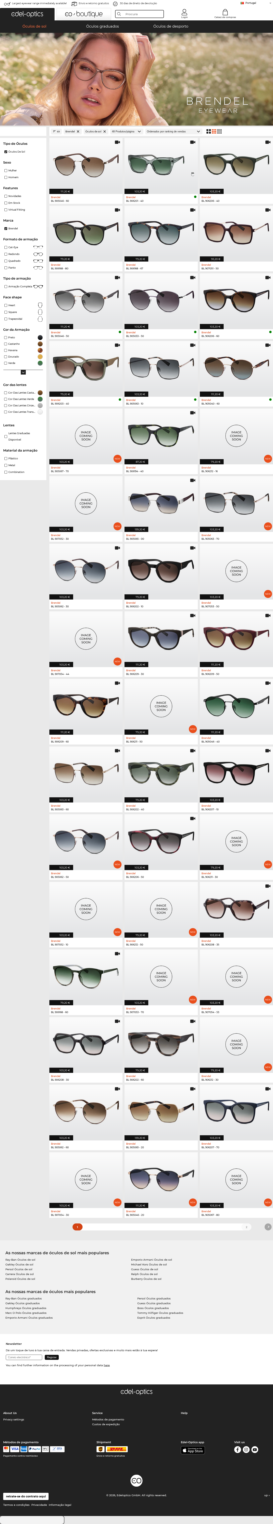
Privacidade (39, 1504)
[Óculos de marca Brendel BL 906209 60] (86, 705)
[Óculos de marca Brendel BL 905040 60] (236, 367)
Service (97, 1413)
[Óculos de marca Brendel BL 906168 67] (161, 231)
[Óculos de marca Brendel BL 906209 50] (236, 637)
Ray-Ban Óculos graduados (23, 1298)
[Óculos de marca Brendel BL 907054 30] (86, 1178)
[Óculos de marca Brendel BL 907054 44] (86, 637)
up (266, 1495)
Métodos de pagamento (108, 1419)
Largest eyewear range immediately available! (39, 3)
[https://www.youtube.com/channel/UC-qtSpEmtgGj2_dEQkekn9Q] (254, 1450)
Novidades (14, 196)
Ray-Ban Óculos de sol (20, 1259)
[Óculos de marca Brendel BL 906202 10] (161, 569)
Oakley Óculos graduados (22, 1303)
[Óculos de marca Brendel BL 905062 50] (86, 840)
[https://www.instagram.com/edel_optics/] (246, 1450)
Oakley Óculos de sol (19, 1264)
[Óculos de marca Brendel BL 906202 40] (161, 772)
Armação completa (20, 286)
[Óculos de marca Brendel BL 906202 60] (161, 1043)
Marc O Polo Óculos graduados (26, 1312)
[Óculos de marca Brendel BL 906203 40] (86, 367)
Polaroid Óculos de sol (20, 1278)
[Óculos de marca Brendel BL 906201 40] (161, 164)
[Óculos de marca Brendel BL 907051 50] (236, 231)
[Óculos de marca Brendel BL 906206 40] (236, 164)
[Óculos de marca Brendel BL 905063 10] (161, 367)
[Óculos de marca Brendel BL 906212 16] (236, 434)
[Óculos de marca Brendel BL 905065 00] (161, 502)
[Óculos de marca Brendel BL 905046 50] (86, 299)
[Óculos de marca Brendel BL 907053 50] (236, 569)
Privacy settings (13, 1419)
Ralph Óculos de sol (144, 1274)
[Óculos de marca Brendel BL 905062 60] (86, 1110)
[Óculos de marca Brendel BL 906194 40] (161, 434)
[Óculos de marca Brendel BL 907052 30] (86, 502)
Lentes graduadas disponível (19, 436)
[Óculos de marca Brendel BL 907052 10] (86, 907)
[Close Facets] (23, 131)
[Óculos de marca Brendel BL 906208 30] (86, 1043)
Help (184, 1413)
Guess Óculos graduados (154, 1303)
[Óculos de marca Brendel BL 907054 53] (236, 975)
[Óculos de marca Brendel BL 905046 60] (86, 164)
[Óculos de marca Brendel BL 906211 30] (236, 840)
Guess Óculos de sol (144, 1269)
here (107, 1365)
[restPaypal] (34, 1449)
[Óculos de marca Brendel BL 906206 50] (161, 840)
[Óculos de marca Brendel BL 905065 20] (161, 1110)
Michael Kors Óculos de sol (149, 1264)
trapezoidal (15, 318)
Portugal (250, 2)
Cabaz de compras (225, 17)
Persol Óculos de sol (18, 1269)
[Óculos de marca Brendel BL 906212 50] (161, 907)
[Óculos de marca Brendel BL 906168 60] (86, 975)
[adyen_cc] (6, 1449)
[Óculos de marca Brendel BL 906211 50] (161, 705)
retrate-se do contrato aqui (26, 1496)
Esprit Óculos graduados (153, 1317)
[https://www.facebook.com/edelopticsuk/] (237, 1450)
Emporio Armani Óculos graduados (29, 1317)
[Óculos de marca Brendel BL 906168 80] (86, 231)
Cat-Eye (13, 247)
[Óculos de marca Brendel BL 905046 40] (236, 705)
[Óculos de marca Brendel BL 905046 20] (161, 1178)
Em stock (14, 202)
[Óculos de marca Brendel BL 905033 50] (161, 299)
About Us (10, 1413)
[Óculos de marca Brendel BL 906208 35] (236, 907)
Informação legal (60, 1504)
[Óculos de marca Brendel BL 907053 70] (161, 975)
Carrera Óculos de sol (19, 1274)
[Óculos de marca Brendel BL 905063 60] (86, 772)
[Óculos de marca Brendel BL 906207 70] (236, 1110)
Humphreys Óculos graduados (25, 1308)
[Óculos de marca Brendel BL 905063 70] (236, 502)
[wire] (57, 1449)
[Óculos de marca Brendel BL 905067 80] (236, 1178)
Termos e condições (16, 1504)
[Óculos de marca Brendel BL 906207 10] (236, 772)
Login (184, 17)
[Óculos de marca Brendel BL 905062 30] (86, 569)
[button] (27, 14)
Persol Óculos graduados (154, 1298)
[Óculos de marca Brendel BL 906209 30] (161, 637)
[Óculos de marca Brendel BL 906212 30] (236, 1043)
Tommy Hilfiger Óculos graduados (160, 1312)
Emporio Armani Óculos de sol (151, 1259)
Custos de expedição (106, 1424)
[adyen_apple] (45, 1449)
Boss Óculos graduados (153, 1308)
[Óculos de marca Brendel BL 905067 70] (86, 434)
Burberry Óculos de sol (146, 1278)
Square (12, 312)
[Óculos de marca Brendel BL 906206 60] (236, 299)
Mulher (12, 170)
